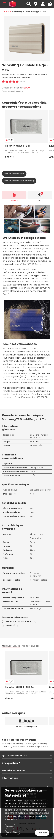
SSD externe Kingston (26, 726)
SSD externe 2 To (28, 621)
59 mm (33, 554)
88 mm (33, 546)
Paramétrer (12, 832)
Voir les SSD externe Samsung (19, 180)
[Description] (14, 195)
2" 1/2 (32, 475)
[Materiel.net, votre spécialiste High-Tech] (12, 4)
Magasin (36, 2)
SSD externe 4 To (10, 625)
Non (32, 494)
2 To (32, 463)
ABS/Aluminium (37, 534)
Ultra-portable (36, 467)
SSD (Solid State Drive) (40, 490)
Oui (31, 508)
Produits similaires (31, 646)
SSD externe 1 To (10, 621)
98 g (32, 558)
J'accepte (42, 832)
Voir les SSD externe (14, 173)
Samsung (34, 441)
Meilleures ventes (11, 646)
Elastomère (35, 538)
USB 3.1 (33, 471)
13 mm (33, 550)
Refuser (10, 826)
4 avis (22, 82)
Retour (7, 11)
